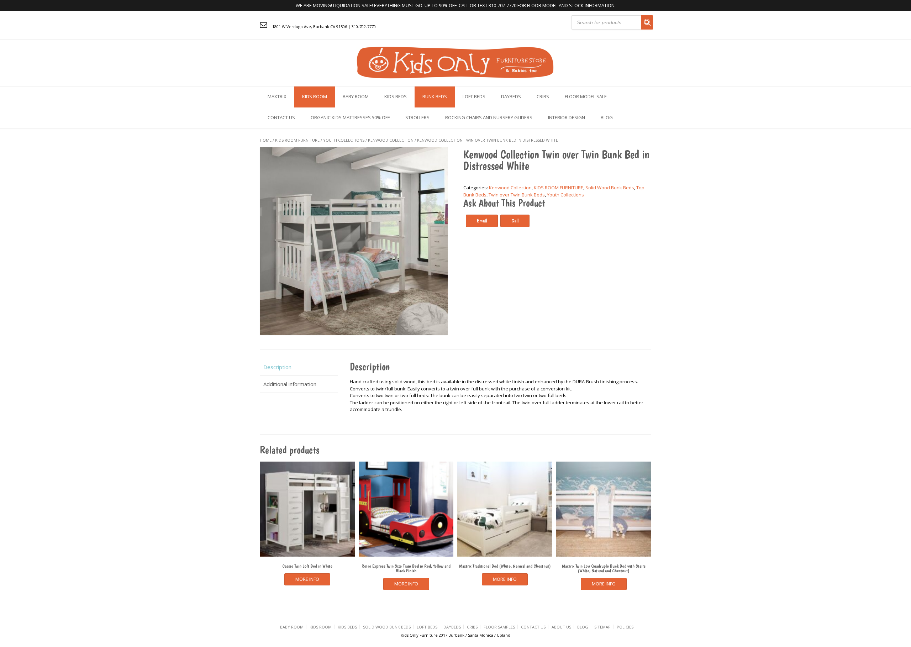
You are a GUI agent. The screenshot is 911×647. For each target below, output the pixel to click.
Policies (625, 627)
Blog (607, 117)
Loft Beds (474, 96)
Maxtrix (277, 96)
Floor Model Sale (586, 96)
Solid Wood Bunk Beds (609, 187)
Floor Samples (499, 627)
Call (514, 220)
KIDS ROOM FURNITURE (297, 140)
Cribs (543, 96)
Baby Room (356, 96)
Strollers (417, 117)
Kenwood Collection (391, 140)
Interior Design (566, 117)
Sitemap (602, 627)
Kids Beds (395, 96)
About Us (561, 627)
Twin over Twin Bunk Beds (517, 194)
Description (277, 366)
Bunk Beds (434, 96)
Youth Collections (343, 140)
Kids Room (314, 96)
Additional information (289, 384)
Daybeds (511, 96)
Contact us (281, 117)
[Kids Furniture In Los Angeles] (455, 62)
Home (266, 140)
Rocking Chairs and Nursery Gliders (488, 117)
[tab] (299, 367)
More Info (307, 579)
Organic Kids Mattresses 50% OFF (350, 117)
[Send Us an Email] (263, 25)
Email (482, 220)
